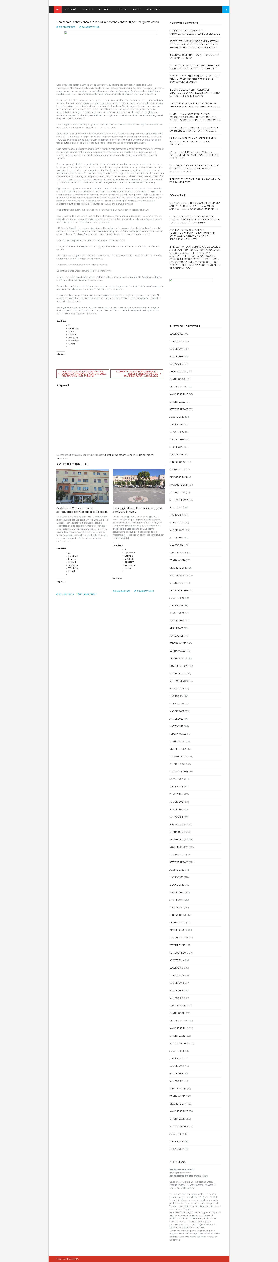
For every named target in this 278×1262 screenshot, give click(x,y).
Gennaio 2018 (177, 1096)
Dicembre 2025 (178, 386)
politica (88, 9)
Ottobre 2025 (177, 401)
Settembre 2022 (178, 681)
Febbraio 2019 (177, 1005)
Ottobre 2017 (177, 1119)
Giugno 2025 (176, 432)
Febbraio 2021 (177, 824)
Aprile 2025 (176, 447)
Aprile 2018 (176, 1073)
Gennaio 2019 (177, 1013)
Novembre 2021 (178, 756)
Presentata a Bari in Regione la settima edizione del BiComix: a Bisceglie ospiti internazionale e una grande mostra (194, 44)
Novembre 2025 (178, 394)
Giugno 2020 (176, 885)
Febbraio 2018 (177, 1088)
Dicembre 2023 (178, 568)
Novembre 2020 (178, 847)
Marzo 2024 (176, 545)
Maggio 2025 (176, 439)
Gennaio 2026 (177, 379)
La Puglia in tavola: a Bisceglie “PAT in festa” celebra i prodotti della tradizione (192, 141)
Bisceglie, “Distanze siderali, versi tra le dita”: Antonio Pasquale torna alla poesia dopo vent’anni (194, 79)
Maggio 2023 (176, 620)
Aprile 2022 (176, 719)
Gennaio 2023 (177, 651)
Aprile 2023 (176, 628)
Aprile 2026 (176, 356)
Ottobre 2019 (177, 945)
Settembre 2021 (178, 771)
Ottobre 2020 (177, 854)
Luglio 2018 (176, 1058)
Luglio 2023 (176, 605)
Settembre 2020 (178, 862)
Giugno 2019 (176, 975)
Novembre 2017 (178, 1111)
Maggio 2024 (176, 530)
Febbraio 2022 (177, 734)
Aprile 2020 (176, 900)
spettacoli (153, 9)
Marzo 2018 (176, 1081)
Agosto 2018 (176, 1051)
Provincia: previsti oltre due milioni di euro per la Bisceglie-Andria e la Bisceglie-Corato (193, 168)
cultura (122, 9)
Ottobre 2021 (177, 764)
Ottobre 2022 (177, 673)
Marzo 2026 (176, 364)
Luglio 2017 (176, 1141)
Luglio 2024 (176, 515)
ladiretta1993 (91, 27)
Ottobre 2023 (177, 583)
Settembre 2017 (178, 1126)
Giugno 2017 (176, 1149)
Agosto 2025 (176, 417)
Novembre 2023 (178, 575)
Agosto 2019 (176, 960)
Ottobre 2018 (177, 1036)
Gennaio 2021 (177, 832)
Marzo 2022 (176, 726)
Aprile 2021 (176, 809)
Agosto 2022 (176, 688)
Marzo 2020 (176, 907)
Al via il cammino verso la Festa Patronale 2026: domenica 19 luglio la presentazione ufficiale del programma (195, 117)
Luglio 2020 (176, 877)
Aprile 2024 (176, 537)
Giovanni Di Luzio (180, 216)
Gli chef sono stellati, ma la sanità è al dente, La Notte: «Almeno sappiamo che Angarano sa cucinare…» (194, 206)
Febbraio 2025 (177, 462)
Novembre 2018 (178, 1028)
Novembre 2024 (178, 485)
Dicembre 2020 (178, 839)
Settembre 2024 (178, 500)
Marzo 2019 (176, 998)
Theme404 (72, 1259)
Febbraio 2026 (177, 371)
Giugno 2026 (176, 341)
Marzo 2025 (176, 454)
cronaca (104, 9)
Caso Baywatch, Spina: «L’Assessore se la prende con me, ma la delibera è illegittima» (194, 219)
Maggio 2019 (176, 983)
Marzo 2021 (176, 817)
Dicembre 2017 (178, 1103)
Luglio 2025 (176, 424)
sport (136, 9)
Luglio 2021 (176, 786)
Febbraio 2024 (177, 552)
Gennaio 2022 (177, 741)
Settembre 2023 (178, 590)
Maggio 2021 (176, 802)
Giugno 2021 (176, 794)
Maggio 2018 (176, 1066)
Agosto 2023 (176, 598)
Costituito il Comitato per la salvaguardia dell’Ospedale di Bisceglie (81, 510)
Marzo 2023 (176, 635)
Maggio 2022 (176, 711)
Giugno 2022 (176, 703)
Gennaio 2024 (177, 560)
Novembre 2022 (178, 666)
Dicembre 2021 (178, 749)
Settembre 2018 (178, 1043)
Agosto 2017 (176, 1134)
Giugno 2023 (176, 613)
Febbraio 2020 (178, 915)
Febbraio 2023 (177, 643)
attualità (70, 9)
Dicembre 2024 (178, 477)
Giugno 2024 (176, 522)
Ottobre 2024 (177, 492)
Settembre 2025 (178, 409)
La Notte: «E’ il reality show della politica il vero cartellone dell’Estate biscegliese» (194, 155)
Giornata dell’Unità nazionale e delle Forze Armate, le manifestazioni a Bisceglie (137, 373)
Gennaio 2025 (177, 469)
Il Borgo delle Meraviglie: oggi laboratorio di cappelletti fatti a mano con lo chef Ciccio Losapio (194, 93)
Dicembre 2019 (178, 930)
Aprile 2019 (176, 990)
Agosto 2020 (176, 869)
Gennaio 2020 (177, 922)
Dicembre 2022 (178, 658)
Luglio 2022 (176, 696)
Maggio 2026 (176, 349)
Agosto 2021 (176, 779)
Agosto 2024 (176, 507)
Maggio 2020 (176, 892)
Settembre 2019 (178, 953)
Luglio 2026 (176, 334)
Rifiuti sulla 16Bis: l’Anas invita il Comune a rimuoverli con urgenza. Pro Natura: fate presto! (84, 373)
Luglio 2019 (176, 968)
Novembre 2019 (178, 937)
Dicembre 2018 (178, 1020)
